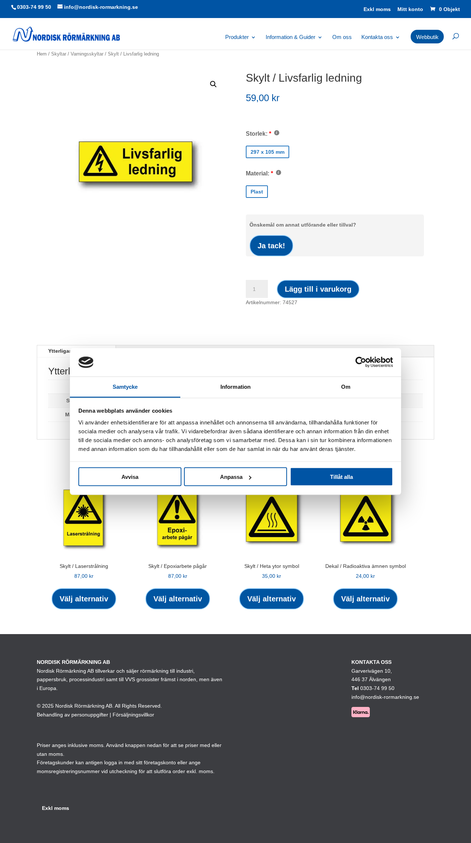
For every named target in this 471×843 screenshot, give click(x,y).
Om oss (342, 37)
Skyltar (58, 54)
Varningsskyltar (87, 54)
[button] (213, 84)
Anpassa (231, 477)
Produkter (237, 37)
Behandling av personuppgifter (72, 715)
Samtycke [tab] (125, 386)
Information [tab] (235, 386)
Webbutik (427, 37)
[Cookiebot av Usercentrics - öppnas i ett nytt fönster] (361, 362)
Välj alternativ (84, 599)
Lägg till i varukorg (318, 289)
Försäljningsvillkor (133, 715)
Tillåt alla (341, 477)
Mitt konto (410, 9)
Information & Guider (290, 37)
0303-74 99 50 (34, 7)
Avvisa (129, 477)
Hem (42, 54)
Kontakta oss (377, 37)
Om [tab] (345, 386)
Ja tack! (271, 246)
